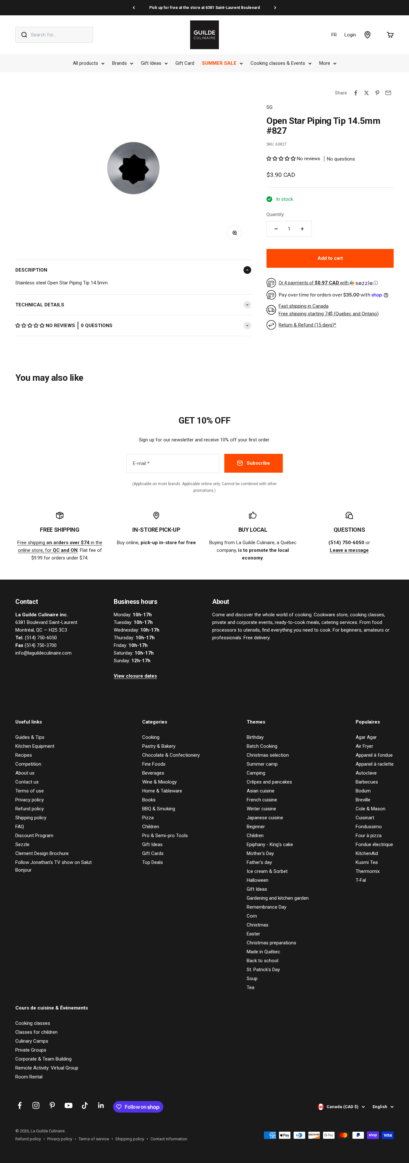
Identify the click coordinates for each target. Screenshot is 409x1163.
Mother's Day (260, 853)
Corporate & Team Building (43, 1059)
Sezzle (22, 844)
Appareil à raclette (375, 764)
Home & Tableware (162, 791)
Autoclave (366, 773)
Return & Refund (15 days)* (307, 325)
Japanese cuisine (265, 818)
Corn (252, 916)
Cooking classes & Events (278, 63)
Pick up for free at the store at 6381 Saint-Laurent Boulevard (204, 7)
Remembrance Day (266, 907)
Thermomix (368, 871)
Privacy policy (29, 800)
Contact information (168, 1139)
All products (85, 63)
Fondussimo (369, 826)
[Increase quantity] (302, 228)
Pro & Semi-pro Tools (165, 835)
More (324, 63)
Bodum (363, 791)
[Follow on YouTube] (68, 1105)
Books (149, 800)
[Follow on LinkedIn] (101, 1105)
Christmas (257, 925)
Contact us (27, 782)
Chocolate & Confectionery (171, 755)
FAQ (19, 826)
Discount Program (34, 835)
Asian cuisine (260, 791)
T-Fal (361, 880)
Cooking (150, 737)
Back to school (262, 961)
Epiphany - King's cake (270, 844)
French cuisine (262, 800)
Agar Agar (366, 737)
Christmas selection (268, 755)
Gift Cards (153, 853)
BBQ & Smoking (158, 809)
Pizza (148, 818)
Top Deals (152, 862)
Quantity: (275, 214)
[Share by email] (388, 92)
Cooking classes (32, 1023)
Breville (363, 800)
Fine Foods (154, 764)
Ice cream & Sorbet (267, 871)
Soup (252, 978)
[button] (30, 325)
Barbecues (367, 782)
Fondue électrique (374, 844)
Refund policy (29, 809)
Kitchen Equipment (34, 746)
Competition (28, 764)
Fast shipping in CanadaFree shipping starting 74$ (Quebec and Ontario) (329, 310)
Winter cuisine (261, 809)
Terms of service (94, 1139)
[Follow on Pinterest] (52, 1105)
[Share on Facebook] (355, 92)
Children (150, 826)
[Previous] (134, 7)
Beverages (153, 773)
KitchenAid (367, 853)
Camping (256, 773)
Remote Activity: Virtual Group (46, 1068)
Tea (250, 987)
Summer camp (262, 764)
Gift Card (184, 63)
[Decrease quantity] (276, 228)
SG (269, 107)
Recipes (23, 755)
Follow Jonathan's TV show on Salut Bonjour (53, 866)
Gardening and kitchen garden (278, 898)
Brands (119, 63)
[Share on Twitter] (366, 92)
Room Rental (28, 1077)
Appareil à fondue (374, 755)
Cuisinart (365, 818)
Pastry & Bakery (158, 746)
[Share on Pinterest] (377, 92)
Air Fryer (364, 746)
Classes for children (36, 1032)
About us (25, 773)
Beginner (256, 826)
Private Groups (30, 1050)
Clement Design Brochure (42, 853)
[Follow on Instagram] (36, 1105)
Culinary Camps (31, 1041)
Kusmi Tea (367, 862)
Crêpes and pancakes (269, 782)
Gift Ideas (151, 63)
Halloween (257, 880)
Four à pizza (369, 835)
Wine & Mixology (159, 782)
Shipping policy (30, 818)
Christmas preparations (271, 943)
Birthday (255, 737)
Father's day (259, 862)
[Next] (275, 7)
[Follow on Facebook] (19, 1105)
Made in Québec (263, 952)
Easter (253, 934)
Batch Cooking (262, 746)
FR (334, 35)
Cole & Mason (370, 809)
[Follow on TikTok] (85, 1105)
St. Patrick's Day (263, 969)
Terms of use (29, 791)
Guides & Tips (29, 737)
